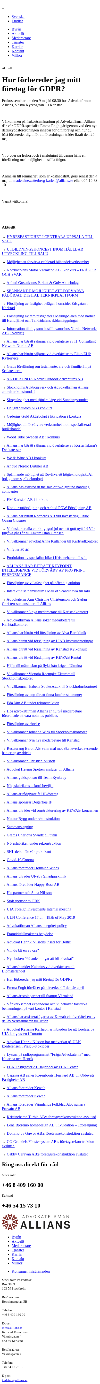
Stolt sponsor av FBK (23, 901)
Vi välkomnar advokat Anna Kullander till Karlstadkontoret (52, 541)
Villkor (17, 55)
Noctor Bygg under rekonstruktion (33, 819)
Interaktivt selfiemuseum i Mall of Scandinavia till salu (48, 591)
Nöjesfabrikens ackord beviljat (30, 786)
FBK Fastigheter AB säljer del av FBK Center (42, 1067)
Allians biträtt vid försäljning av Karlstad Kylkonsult (47, 649)
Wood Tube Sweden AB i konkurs (33, 437)
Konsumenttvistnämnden (31, 1271)
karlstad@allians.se (14, 1380)
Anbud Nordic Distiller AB (27, 466)
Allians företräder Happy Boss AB (33, 884)
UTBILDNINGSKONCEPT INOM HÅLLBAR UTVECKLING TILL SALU (42, 251)
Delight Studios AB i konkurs (29, 408)
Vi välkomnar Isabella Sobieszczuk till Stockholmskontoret (52, 686)
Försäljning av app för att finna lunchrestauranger (44, 695)
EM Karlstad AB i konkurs (27, 499)
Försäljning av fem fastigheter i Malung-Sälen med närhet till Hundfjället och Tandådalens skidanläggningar (48, 318)
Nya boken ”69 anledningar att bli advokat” (40, 958)
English (17, 21)
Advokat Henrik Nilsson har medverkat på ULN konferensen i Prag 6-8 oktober (41, 1044)
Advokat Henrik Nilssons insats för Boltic (39, 942)
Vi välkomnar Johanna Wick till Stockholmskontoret (47, 732)
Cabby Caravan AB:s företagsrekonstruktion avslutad (47, 1154)
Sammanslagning (20, 827)
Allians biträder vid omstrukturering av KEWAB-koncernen (52, 810)
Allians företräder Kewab (26, 1088)
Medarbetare (21, 38)
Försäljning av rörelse (23, 724)
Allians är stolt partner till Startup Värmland (40, 996)
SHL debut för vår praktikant (29, 851)
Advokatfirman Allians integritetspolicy (37, 926)
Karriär (17, 47)
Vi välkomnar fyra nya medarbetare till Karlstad (43, 740)
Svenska (18, 17)
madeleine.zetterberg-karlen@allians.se (43, 180)
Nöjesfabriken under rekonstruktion (34, 843)
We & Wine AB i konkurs (26, 458)
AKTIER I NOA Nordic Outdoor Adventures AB (45, 379)
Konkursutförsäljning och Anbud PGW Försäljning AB (49, 508)
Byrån (16, 29)
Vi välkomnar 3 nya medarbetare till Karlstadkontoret (47, 612)
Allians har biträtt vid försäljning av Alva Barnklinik (46, 633)
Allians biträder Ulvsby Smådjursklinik (36, 876)
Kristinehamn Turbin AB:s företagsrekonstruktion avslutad (51, 1117)
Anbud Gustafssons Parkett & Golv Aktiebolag (43, 283)
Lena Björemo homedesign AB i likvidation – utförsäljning (52, 1125)
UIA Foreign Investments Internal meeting (39, 909)
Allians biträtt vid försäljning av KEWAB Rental (44, 657)
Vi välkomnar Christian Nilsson (31, 761)
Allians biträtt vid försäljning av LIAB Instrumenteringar (50, 641)
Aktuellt (18, 33)
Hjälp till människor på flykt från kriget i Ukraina (44, 666)
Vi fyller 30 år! (18, 549)
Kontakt (18, 51)
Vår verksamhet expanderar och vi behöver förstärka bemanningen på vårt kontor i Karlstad (44, 1006)
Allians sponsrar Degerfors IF (29, 802)
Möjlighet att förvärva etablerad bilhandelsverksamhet (48, 262)
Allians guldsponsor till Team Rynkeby (36, 777)
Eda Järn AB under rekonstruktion (33, 703)
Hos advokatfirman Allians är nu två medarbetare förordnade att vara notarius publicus (42, 713)
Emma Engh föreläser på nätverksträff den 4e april (45, 988)
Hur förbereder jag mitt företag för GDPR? (39, 979)
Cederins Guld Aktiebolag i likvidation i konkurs (44, 416)
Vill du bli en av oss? (23, 950)
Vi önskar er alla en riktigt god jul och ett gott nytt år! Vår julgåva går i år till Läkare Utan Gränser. (48, 531)
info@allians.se (12, 1328)
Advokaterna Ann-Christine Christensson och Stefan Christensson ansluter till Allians (44, 601)
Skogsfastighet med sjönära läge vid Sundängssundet (47, 400)
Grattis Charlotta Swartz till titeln (32, 835)
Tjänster (18, 42)
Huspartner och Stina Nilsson (29, 893)
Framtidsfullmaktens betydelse (30, 934)
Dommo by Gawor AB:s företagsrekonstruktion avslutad (50, 1133)
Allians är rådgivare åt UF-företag (32, 794)
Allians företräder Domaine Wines (33, 868)
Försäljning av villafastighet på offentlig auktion (43, 583)
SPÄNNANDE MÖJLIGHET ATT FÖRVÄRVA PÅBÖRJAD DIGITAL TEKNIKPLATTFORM (43, 293)
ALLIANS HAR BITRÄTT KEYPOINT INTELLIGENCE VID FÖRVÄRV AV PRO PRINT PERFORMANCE (43, 570)
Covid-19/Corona (20, 860)
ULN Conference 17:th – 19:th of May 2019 (41, 917)
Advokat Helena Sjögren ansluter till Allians (40, 769)
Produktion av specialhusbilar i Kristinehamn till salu (47, 558)
